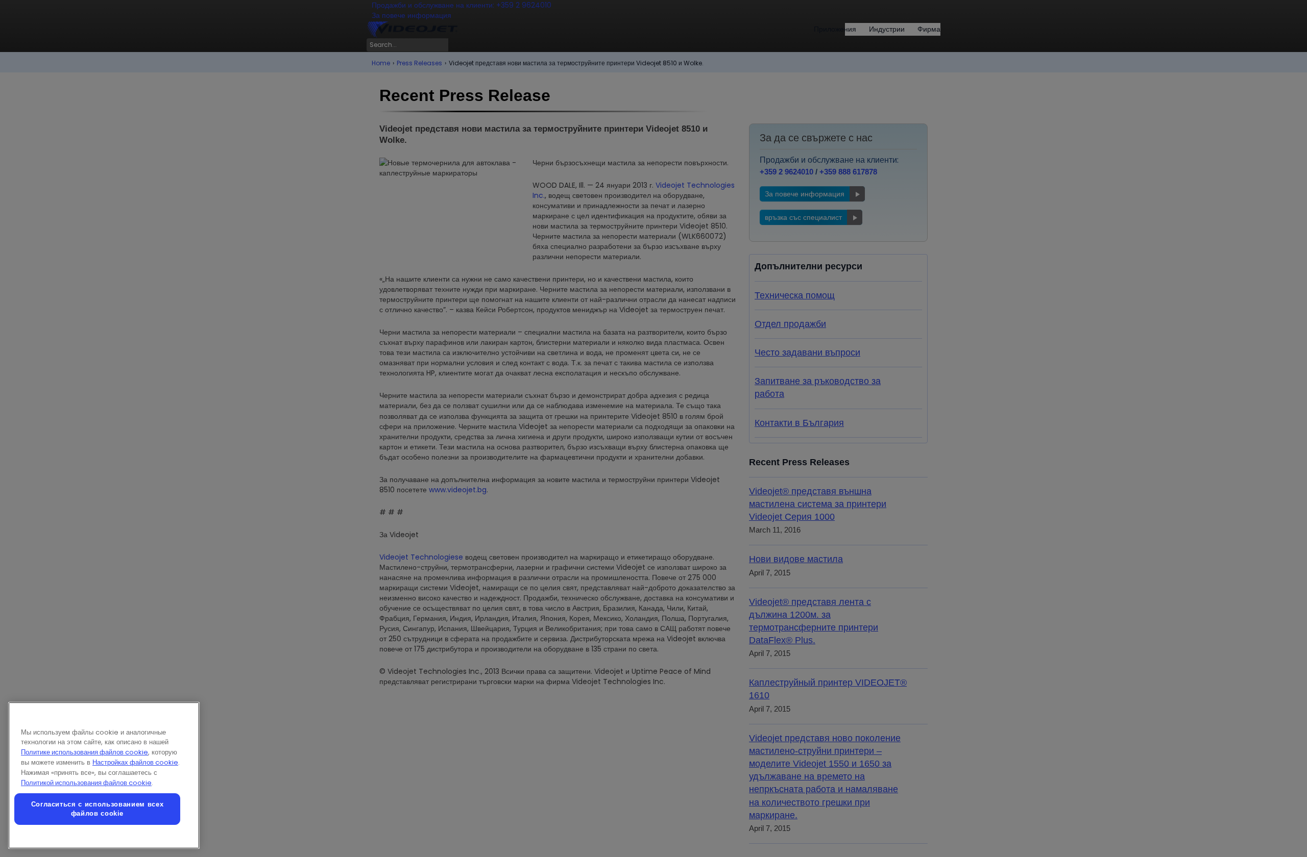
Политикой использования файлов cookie (86, 783)
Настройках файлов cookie (135, 762)
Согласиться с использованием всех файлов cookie (97, 808)
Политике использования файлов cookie (84, 752)
